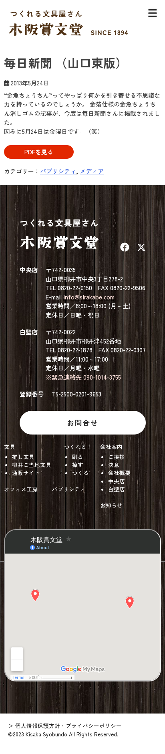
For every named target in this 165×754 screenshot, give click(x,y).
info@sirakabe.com (89, 297)
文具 (9, 447)
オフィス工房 (21, 489)
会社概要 (119, 473)
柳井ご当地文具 (31, 465)
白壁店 (116, 489)
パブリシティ (58, 171)
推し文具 (23, 457)
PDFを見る (38, 152)
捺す (77, 465)
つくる (80, 473)
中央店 (116, 481)
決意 (113, 465)
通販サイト (26, 473)
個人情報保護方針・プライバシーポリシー (68, 726)
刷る (77, 457)
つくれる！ (78, 447)
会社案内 (111, 447)
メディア (92, 171)
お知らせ (111, 505)
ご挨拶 (116, 457)
